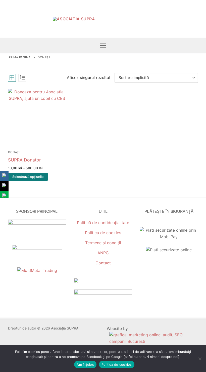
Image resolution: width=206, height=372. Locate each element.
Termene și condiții (103, 242)
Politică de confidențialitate (103, 222)
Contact (103, 262)
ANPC (103, 252)
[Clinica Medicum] (37, 223)
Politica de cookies (103, 232)
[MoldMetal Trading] (37, 270)
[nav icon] (103, 45)
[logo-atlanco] (37, 248)
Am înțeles (85, 364)
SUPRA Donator (24, 159)
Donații (14, 152)
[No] (199, 358)
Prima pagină (20, 57)
